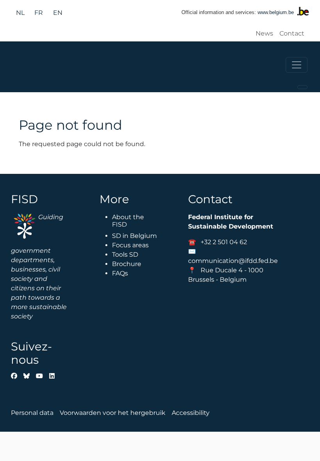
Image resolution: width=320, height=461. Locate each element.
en (57, 12)
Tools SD (125, 254)
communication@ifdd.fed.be (233, 260)
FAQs (120, 273)
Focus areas (130, 245)
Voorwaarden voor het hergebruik (112, 412)
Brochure (126, 264)
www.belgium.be (276, 12)
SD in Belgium (134, 235)
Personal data (32, 412)
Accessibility (191, 412)
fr (38, 12)
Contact (291, 33)
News (264, 33)
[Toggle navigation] (297, 65)
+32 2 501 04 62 (224, 242)
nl (20, 12)
